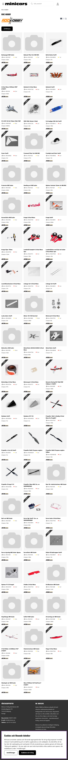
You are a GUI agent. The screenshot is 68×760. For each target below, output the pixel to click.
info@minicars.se (10, 720)
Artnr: (6, 57)
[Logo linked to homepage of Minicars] (16, 3)
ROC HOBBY (4, 10)
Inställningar (11, 753)
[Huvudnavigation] (2, 3)
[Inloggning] (58, 3)
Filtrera (7, 29)
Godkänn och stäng (27, 753)
